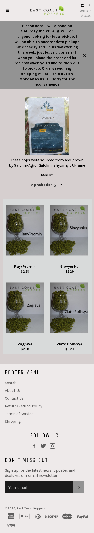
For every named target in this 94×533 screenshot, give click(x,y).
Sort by (47, 175)
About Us (13, 390)
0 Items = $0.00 (85, 10)
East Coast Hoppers (31, 508)
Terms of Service (19, 413)
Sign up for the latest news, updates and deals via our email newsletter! (40, 473)
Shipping (13, 421)
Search (10, 382)
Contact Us (14, 398)
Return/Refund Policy (23, 406)
